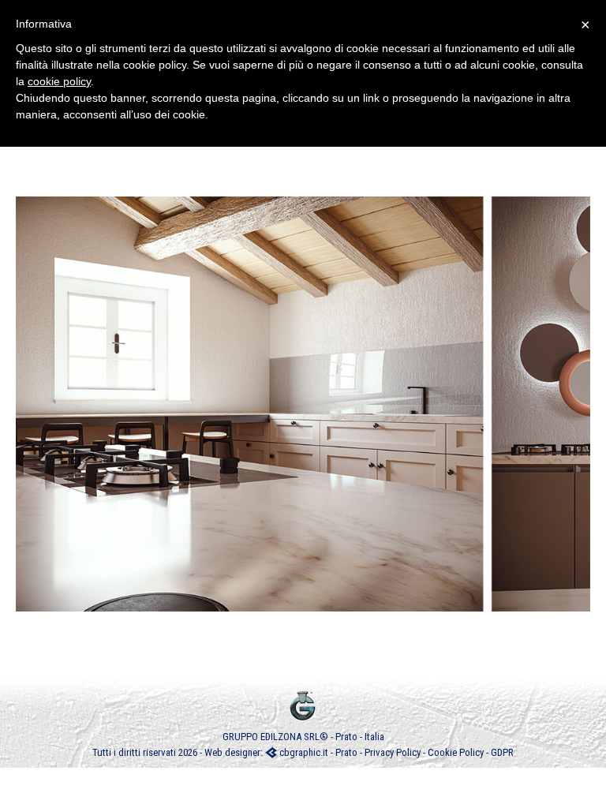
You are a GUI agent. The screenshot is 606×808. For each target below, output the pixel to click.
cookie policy (59, 81)
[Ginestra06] (303, 404)
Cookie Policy (456, 752)
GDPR (502, 752)
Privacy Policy (393, 752)
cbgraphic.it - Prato (317, 752)
